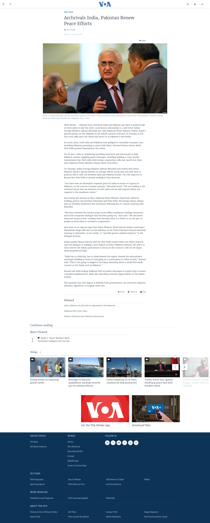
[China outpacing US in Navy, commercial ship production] (124, 367)
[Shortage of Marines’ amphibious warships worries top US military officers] (86, 367)
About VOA (35, 517)
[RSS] (130, 442)
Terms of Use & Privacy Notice (44, 512)
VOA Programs (37, 479)
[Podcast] (136, 442)
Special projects (37, 484)
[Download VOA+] (156, 408)
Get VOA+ (72, 512)
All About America (38, 446)
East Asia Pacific (75, 451)
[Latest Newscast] (202, 4)
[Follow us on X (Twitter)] (113, 442)
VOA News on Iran (76, 484)
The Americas (74, 446)
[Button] (142, 40)
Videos (147, 479)
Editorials (110, 498)
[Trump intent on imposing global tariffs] (47, 367)
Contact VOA (111, 512)
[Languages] (187, 4)
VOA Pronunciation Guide (155, 517)
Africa (70, 442)
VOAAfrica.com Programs (41, 498)
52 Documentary (113, 484)
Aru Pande (71, 30)
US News (34, 442)
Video (34, 352)
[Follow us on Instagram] (124, 442)
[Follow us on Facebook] (107, 442)
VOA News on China (115, 479)
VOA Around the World (78, 517)
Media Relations (113, 517)
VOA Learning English (78, 498)
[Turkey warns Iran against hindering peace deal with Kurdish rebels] (162, 367)
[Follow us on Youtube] (119, 442)
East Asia (68, 12)
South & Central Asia (77, 466)
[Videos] (195, 4)
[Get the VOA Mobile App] (105, 408)
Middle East (73, 461)
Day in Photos (74, 479)
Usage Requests (151, 512)
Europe (71, 456)
